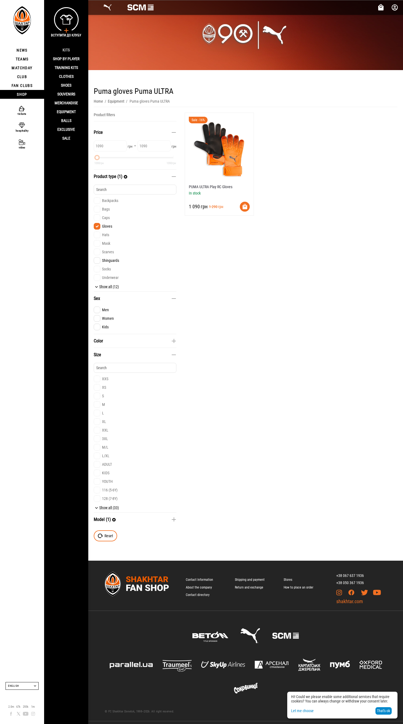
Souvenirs (66, 94)
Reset (108, 536)
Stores (288, 580)
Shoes (66, 85)
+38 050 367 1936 (350, 583)
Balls (66, 120)
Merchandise (66, 103)
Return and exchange (249, 587)
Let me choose (302, 711)
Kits (66, 50)
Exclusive (66, 129)
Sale (66, 138)
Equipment (66, 112)
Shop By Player (66, 59)
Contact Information (199, 580)
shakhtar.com (349, 601)
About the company (199, 587)
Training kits (66, 67)
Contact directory (197, 595)
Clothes (66, 76)
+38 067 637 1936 (350, 575)
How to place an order (298, 587)
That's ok (383, 711)
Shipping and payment (250, 580)
